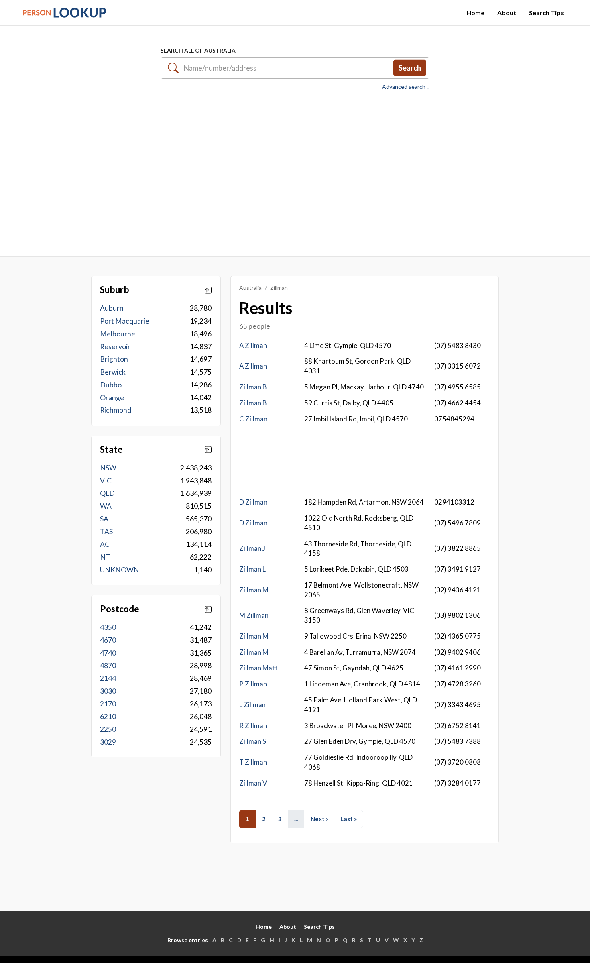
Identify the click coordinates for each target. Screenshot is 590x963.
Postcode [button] (119, 609)
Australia (250, 287)
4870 (108, 665)
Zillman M (254, 590)
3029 (108, 742)
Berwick (113, 372)
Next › (319, 819)
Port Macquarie (124, 321)
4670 (108, 640)
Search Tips (546, 12)
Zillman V (253, 783)
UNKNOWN (119, 570)
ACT (107, 544)
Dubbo (111, 385)
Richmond (115, 410)
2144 (108, 678)
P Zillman (253, 684)
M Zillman (254, 615)
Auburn (112, 308)
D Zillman (253, 502)
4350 (108, 627)
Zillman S (252, 741)
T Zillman (253, 762)
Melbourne (117, 334)
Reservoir (115, 346)
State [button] (111, 449)
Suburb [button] (114, 290)
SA (104, 519)
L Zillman (252, 704)
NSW (108, 468)
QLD (107, 493)
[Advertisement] (295, 169)
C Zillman (253, 419)
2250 (108, 729)
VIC (106, 480)
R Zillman (253, 725)
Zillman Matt (258, 668)
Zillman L (252, 569)
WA (106, 506)
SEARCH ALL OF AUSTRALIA (198, 50)
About (506, 12)
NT (105, 557)
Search (410, 67)
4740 (108, 653)
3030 (108, 691)
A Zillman (253, 345)
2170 (108, 704)
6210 (108, 716)
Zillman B (253, 387)
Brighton (114, 359)
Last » (348, 819)
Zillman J (252, 548)
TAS (106, 531)
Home (475, 12)
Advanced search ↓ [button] (405, 86)
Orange (112, 397)
